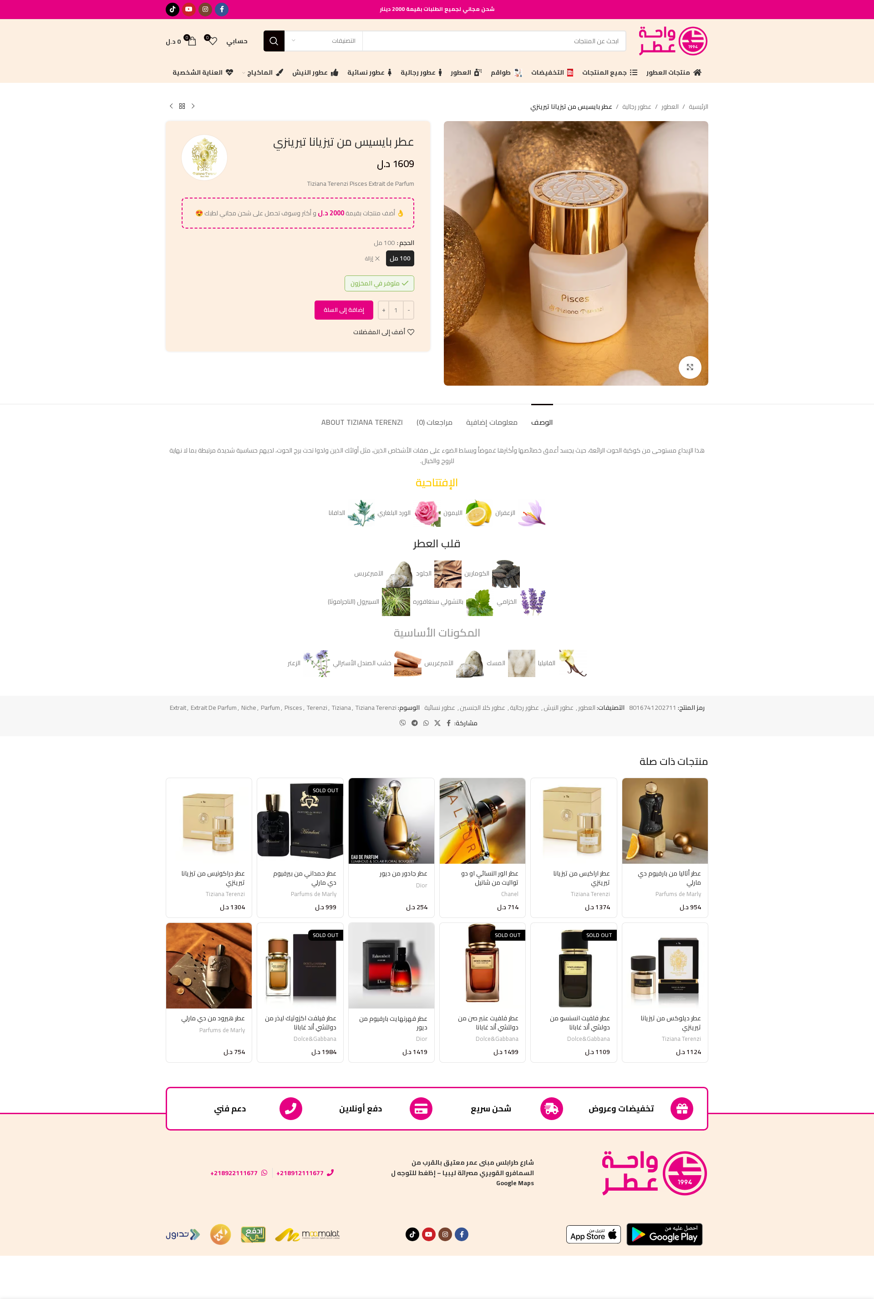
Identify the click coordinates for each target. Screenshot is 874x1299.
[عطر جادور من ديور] (391, 821)
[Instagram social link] (205, 9)
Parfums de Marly (678, 894)
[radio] (400, 258)
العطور (670, 107)
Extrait (178, 707)
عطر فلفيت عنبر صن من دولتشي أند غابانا (488, 1022)
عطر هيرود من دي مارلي (213, 1018)
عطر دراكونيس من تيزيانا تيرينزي (213, 877)
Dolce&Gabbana (588, 1038)
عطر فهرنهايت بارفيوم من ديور (393, 1023)
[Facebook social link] (222, 9)
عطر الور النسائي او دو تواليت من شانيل (489, 877)
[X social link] (437, 723)
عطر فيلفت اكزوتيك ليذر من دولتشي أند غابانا (300, 1022)
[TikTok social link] (172, 9)
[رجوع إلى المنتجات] (182, 106)
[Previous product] (193, 106)
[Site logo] (671, 40)
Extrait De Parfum (214, 707)
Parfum (270, 707)
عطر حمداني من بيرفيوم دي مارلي (304, 877)
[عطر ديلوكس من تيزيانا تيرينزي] (665, 966)
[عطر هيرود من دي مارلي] (209, 966)
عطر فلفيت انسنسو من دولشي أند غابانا (580, 1022)
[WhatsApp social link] (426, 723)
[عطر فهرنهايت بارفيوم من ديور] (391, 966)
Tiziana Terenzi (376, 707)
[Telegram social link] (415, 723)
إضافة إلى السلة (344, 309)
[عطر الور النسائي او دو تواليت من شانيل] (482, 821)
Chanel (509, 894)
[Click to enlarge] (690, 367)
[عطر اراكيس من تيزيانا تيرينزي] (573, 821)
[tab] (542, 418)
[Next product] (171, 106)
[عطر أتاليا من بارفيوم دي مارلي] (665, 821)
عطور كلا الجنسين (482, 707)
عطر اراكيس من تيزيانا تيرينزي (581, 877)
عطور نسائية (439, 707)
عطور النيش (559, 707)
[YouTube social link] (189, 9)
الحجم (406, 243)
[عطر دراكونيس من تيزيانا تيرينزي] (209, 821)
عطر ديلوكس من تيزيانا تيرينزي (670, 1022)
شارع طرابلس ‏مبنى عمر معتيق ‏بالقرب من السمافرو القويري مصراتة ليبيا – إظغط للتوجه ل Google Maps (462, 1172)
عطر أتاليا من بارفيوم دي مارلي (669, 877)
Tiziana (341, 707)
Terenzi (317, 707)
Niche (248, 707)
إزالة (369, 259)
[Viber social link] (403, 723)
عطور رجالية (636, 107)
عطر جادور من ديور (403, 873)
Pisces (293, 707)
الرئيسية (698, 107)
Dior (421, 885)
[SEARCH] (274, 41)
